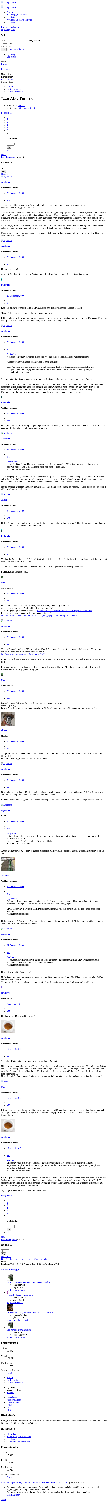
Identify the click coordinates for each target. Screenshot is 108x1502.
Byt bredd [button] (11, 1387)
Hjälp (9, 1405)
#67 (8, 518)
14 (8, 150)
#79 (8, 1105)
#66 (8, 457)
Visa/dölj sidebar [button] (14, 1390)
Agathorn (5, 182)
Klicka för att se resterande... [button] (19, 372)
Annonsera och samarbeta (18, 1441)
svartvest (21, 105)
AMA (9, 1373)
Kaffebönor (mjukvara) (17, 1290)
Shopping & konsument (17, 1320)
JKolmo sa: (12, 957)
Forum (10, 12)
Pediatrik (5, 285)
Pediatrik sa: (12, 354)
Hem (9, 1407)
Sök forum (22, 14)
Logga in (5, 64)
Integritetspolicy (14, 1402)
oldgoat (4, 730)
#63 (8, 303)
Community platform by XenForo (29, 1482)
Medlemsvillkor (14, 1400)
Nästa (3, 154)
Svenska (10, 1392)
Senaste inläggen (10, 1269)
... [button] (7, 133)
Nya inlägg (12, 14)
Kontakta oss (7, 79)
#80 (8, 1155)
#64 (8, 349)
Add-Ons (63, 1482)
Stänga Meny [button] (7, 82)
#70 (8, 644)
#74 (8, 828)
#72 (8, 748)
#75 (8, 894)
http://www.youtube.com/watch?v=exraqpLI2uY (23, 654)
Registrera (5, 69)
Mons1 (4, 582)
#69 (8, 601)
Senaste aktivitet (24, 20)
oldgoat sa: (11, 833)
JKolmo (5, 500)
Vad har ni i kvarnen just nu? (19, 1330)
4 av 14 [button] (20, 157)
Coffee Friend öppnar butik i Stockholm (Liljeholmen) (31, 1312)
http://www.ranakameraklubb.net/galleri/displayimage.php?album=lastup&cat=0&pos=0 (40, 615)
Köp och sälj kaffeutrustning (19, 1436)
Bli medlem (12, 1434)
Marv (3, 1087)
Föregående (6, 113)
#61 (8, 200)
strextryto (5, 993)
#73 (8, 787)
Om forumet (12, 22)
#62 (8, 264)
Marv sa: (10, 1160)
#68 (8, 554)
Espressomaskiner (15, 1302)
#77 (8, 1011)
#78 (8, 1056)
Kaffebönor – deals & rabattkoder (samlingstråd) (28, 1282)
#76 (8, 952)
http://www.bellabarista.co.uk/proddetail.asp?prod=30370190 (64, 610)
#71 (8, 698)
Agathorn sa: (12, 898)
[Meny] (2, 5)
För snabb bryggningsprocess (20, 1295)
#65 (8, 420)
